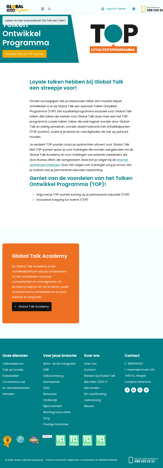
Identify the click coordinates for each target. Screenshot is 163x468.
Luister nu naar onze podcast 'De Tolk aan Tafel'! (35, 20)
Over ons (90, 364)
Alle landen (91, 388)
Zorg (46, 418)
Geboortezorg (53, 376)
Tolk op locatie (12, 370)
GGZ (46, 388)
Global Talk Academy (33, 306)
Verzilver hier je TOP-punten (24, 54)
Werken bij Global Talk (99, 376)
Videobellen (10, 376)
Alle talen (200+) (96, 382)
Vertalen (8, 394)
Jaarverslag (92, 400)
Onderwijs (50, 400)
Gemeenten (51, 382)
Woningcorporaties (57, 412)
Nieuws (89, 406)
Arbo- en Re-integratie (59, 364)
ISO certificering (95, 394)
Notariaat (50, 394)
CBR (46, 370)
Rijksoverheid (52, 406)
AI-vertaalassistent (16, 388)
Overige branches (55, 424)
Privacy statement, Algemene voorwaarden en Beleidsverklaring (81, 459)
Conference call (13, 382)
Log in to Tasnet (116, 9)
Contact (90, 370)
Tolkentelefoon (13, 364)
